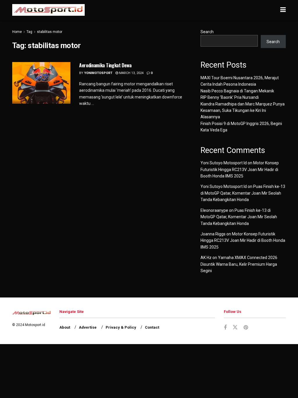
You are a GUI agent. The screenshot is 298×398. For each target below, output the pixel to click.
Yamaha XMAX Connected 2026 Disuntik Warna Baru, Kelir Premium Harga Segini (239, 264)
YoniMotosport (98, 73)
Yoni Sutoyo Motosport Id (224, 163)
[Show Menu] (283, 10)
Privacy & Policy (121, 327)
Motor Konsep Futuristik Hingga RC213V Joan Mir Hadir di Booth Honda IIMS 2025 (240, 169)
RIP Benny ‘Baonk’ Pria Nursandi (230, 97)
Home (17, 32)
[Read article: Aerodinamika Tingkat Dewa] (41, 83)
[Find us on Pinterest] (246, 327)
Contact (152, 327)
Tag (29, 32)
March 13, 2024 (130, 73)
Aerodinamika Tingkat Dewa (105, 65)
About (64, 327)
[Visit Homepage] (48, 10)
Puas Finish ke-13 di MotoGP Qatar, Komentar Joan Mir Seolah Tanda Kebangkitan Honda (243, 193)
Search (207, 31)
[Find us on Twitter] (235, 327)
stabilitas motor (49, 32)
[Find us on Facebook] (225, 327)
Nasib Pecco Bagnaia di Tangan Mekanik (237, 91)
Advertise (88, 327)
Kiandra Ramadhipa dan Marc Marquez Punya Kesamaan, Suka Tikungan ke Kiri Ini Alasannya (243, 110)
